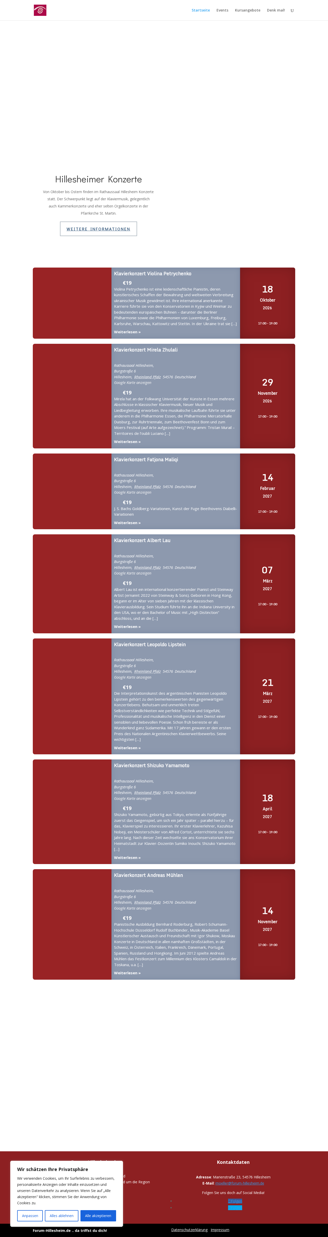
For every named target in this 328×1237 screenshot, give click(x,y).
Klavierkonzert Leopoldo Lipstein (72, 697)
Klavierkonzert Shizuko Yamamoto (72, 812)
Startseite (201, 10)
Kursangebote (247, 10)
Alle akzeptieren (98, 1215)
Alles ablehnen (62, 1215)
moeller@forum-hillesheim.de (240, 1183)
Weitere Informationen (98, 228)
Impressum (220, 1229)
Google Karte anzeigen (132, 382)
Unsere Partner (164, 1028)
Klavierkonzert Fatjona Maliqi (72, 491)
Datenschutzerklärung (189, 1229)
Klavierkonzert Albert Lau (72, 584)
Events (222, 10)
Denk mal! (276, 10)
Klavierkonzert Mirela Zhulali (72, 396)
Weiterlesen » (127, 331)
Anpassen (30, 1215)
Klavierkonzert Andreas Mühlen (72, 924)
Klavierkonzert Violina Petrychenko (72, 303)
